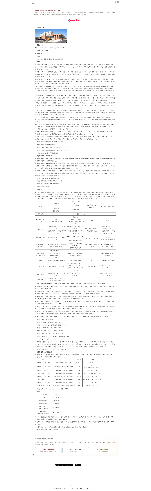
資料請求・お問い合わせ (75, 450)
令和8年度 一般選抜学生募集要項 (50, 322)
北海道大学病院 (45, 186)
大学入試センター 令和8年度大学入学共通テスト (55, 336)
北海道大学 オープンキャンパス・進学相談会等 (55, 349)
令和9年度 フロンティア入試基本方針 (52, 330)
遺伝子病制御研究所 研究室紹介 (50, 183)
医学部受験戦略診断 (48, 450)
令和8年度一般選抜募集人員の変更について (53, 325)
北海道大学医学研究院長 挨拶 (49, 153)
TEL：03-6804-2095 (102, 450)
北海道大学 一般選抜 (47, 319)
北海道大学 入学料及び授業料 (49, 430)
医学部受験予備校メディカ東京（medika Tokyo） (71, 489)
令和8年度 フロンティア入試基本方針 (52, 328)
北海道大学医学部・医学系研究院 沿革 (52, 142)
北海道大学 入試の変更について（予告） (53, 333)
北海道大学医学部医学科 (48, 144)
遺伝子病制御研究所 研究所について (51, 181)
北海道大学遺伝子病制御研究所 (50, 178)
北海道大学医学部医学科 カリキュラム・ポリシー (55, 150)
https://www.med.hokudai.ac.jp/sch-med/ (49, 48)
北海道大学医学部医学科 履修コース (51, 147)
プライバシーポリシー (75, 486)
